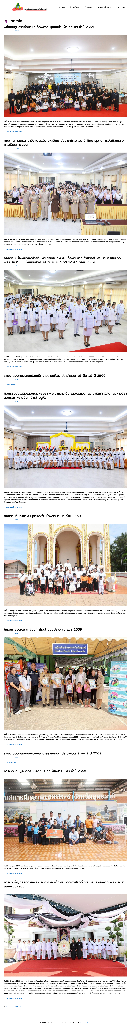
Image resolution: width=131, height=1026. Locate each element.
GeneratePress (85, 1023)
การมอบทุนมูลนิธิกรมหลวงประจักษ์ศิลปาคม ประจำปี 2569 (45, 771)
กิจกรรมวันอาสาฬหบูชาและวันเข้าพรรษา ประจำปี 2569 (42, 516)
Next (18, 1006)
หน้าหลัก (63, 7)
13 (13, 1006)
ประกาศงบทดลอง (11, 385)
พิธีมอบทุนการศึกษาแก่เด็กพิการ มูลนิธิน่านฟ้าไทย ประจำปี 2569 (49, 27)
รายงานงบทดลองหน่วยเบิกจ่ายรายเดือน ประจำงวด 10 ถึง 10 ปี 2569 (54, 375)
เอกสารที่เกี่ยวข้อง (105, 7)
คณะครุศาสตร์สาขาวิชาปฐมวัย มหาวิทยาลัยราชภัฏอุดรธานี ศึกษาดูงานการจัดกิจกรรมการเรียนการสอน (64, 142)
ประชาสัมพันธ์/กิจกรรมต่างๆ (14, 132)
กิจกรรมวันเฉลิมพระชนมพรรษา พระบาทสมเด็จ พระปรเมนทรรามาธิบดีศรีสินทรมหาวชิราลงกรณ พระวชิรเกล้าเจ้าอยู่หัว (65, 395)
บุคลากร (89, 7)
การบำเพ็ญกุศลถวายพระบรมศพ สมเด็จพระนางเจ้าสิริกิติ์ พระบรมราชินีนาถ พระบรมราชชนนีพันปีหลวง (65, 884)
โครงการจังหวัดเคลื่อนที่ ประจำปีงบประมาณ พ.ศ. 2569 (43, 629)
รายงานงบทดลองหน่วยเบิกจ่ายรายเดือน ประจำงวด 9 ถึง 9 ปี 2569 (52, 753)
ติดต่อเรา (122, 7)
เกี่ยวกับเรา (75, 7)
